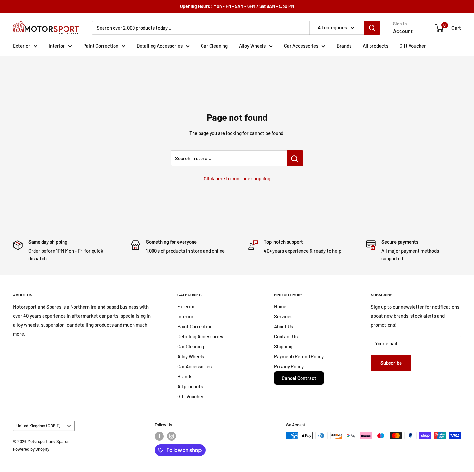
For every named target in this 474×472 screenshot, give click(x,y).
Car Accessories (301, 46)
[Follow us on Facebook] (159, 436)
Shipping (283, 346)
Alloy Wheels (252, 46)
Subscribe (391, 363)
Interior (57, 46)
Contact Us (286, 336)
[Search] (372, 28)
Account (403, 31)
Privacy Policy (289, 366)
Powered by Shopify (31, 449)
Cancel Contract (299, 378)
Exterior (21, 46)
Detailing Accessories (160, 46)
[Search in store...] (295, 158)
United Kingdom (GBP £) (38, 425)
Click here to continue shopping (237, 178)
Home (280, 306)
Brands (344, 46)
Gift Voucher (413, 46)
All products (375, 46)
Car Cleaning (214, 46)
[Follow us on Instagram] (171, 436)
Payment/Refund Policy (299, 356)
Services (283, 316)
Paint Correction (100, 46)
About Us (283, 326)
